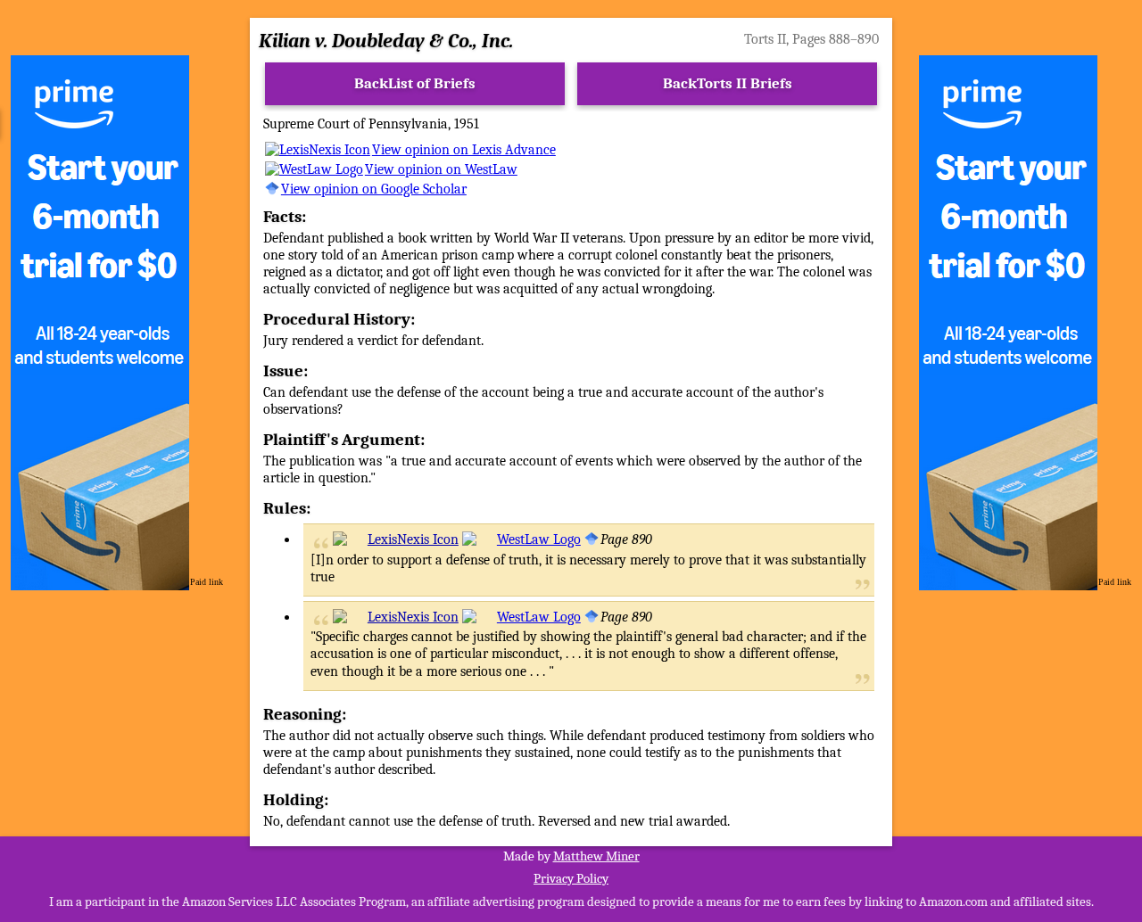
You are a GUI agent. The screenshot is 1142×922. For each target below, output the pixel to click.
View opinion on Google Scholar (374, 189)
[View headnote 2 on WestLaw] (521, 617)
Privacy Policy (571, 878)
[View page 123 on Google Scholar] (591, 539)
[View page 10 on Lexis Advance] (395, 617)
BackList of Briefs (415, 83)
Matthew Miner (596, 856)
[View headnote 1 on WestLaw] (521, 539)
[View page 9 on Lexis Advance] (395, 539)
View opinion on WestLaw (441, 169)
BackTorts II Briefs (727, 83)
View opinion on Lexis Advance (464, 150)
